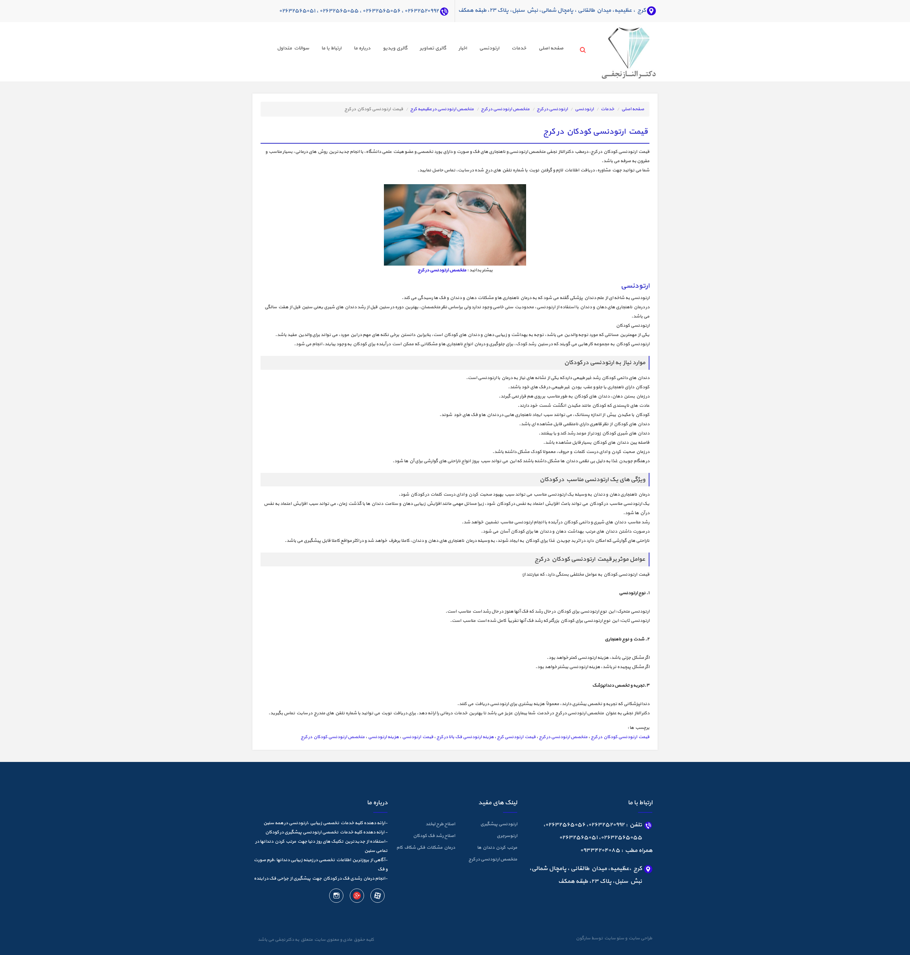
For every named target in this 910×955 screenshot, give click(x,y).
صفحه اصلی (551, 48)
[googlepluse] (356, 897)
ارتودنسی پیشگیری (498, 824)
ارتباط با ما (331, 48)
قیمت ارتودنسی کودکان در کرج (620, 737)
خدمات (519, 48)
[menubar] (413, 49)
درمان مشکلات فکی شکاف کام (425, 847)
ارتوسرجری (507, 835)
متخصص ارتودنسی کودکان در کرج (333, 737)
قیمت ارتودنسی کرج (516, 737)
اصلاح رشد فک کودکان (434, 835)
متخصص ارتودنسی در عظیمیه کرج (442, 109)
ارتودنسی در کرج (552, 109)
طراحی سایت (639, 938)
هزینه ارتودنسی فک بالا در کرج (465, 737)
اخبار (463, 48)
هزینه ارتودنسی (383, 737)
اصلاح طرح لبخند (440, 824)
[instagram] (336, 897)
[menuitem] (544, 49)
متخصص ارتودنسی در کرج (505, 109)
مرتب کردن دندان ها (497, 847)
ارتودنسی (489, 48)
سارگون (583, 938)
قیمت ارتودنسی (417, 737)
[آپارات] (377, 897)
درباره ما (362, 48)
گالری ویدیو (395, 48)
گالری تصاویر (433, 48)
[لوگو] (615, 51)
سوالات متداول (293, 48)
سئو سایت (614, 938)
